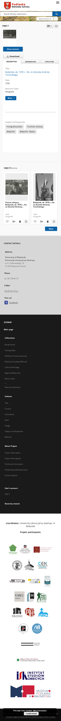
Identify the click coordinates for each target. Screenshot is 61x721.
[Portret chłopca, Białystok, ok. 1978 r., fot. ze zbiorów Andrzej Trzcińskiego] (16, 187)
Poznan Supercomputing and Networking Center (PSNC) (30, 716)
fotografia (9, 91)
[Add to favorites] (56, 26)
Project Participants (13, 458)
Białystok (11, 131)
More (51, 229)
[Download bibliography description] (13, 222)
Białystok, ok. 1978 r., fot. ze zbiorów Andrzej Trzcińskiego (44, 204)
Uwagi (7, 425)
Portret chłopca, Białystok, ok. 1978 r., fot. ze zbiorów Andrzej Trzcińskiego (16, 204)
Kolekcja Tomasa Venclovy (16, 356)
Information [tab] (30, 62)
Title (6, 403)
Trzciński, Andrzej (34, 126)
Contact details (11, 475)
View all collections (12, 387)
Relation (8, 437)
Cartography (10, 350)
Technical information (14, 464)
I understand (31, 713)
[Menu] (57, 2)
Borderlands (10, 344)
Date (7, 420)
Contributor (9, 414)
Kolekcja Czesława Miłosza (16, 361)
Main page (8, 329)
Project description (12, 452)
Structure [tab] (49, 62)
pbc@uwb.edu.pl (11, 291)
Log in (7, 494)
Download (14, 56)
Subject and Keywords (14, 431)
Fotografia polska (14, 126)
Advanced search (45, 19)
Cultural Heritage (12, 367)
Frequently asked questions (16, 469)
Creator (8, 408)
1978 (7, 83)
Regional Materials (12, 373)
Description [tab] (11, 62)
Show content (13, 49)
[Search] (56, 13)
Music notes (10, 378)
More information (40, 710)
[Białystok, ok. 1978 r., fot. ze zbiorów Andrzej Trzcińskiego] (9, 34)
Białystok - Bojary (27, 131)
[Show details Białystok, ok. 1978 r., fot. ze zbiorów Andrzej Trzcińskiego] (53, 222)
